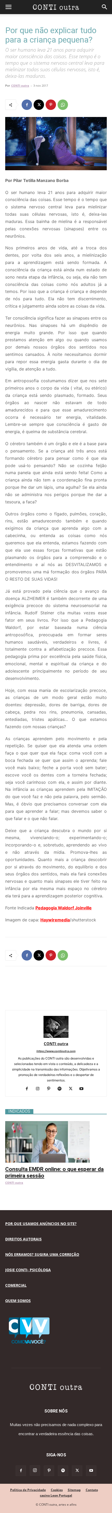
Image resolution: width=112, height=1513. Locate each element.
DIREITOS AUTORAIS (23, 1239)
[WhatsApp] (63, 104)
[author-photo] (56, 1036)
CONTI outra (20, 85)
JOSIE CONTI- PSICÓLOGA (28, 1269)
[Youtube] (83, 1089)
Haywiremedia (55, 919)
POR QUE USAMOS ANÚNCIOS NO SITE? (41, 1223)
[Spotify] (61, 1089)
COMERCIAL (16, 1285)
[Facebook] (27, 104)
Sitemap (74, 1490)
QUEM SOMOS (18, 1300)
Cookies (57, 1490)
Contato (92, 1490)
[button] (8, 7)
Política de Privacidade (28, 1490)
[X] (39, 104)
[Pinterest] (51, 104)
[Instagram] (39, 1089)
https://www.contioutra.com (56, 1051)
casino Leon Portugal (56, 1495)
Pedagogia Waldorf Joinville (63, 907)
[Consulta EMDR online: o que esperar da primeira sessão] (56, 1124)
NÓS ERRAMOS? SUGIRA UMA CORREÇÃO (42, 1254)
